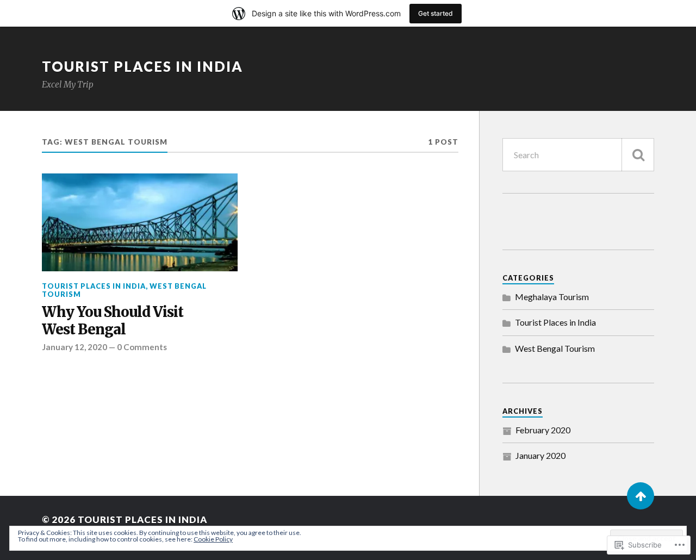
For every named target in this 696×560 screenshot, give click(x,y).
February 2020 (542, 430)
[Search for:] (578, 154)
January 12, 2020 (74, 347)
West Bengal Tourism (555, 348)
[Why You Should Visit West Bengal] (140, 222)
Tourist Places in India (142, 66)
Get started (435, 13)
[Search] (638, 154)
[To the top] (640, 495)
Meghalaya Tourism (552, 296)
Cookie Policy (213, 539)
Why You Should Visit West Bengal (112, 321)
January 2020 (540, 455)
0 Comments (142, 347)
